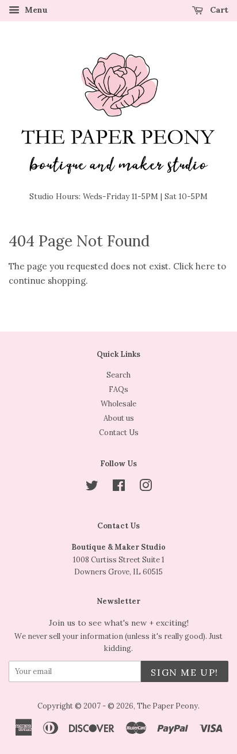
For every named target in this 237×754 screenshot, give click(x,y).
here (205, 266)
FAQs (118, 389)
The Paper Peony (167, 705)
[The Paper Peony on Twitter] (92, 487)
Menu (35, 10)
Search (118, 374)
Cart (218, 10)
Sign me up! (185, 672)
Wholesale (118, 403)
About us (119, 417)
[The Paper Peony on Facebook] (118, 487)
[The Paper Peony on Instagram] (145, 487)
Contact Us (119, 432)
